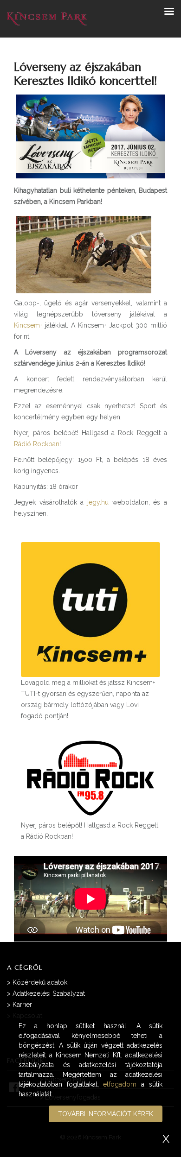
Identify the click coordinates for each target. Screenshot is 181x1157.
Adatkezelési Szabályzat (49, 993)
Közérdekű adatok (40, 982)
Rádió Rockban (36, 444)
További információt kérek (105, 1114)
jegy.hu (98, 502)
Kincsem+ (28, 325)
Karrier (22, 1004)
